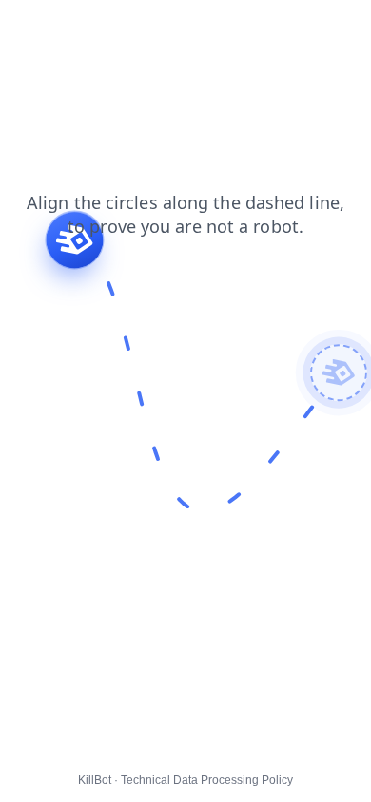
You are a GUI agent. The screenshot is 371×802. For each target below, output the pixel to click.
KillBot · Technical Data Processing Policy (185, 780)
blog (26, 27)
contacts (87, 27)
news (150, 27)
